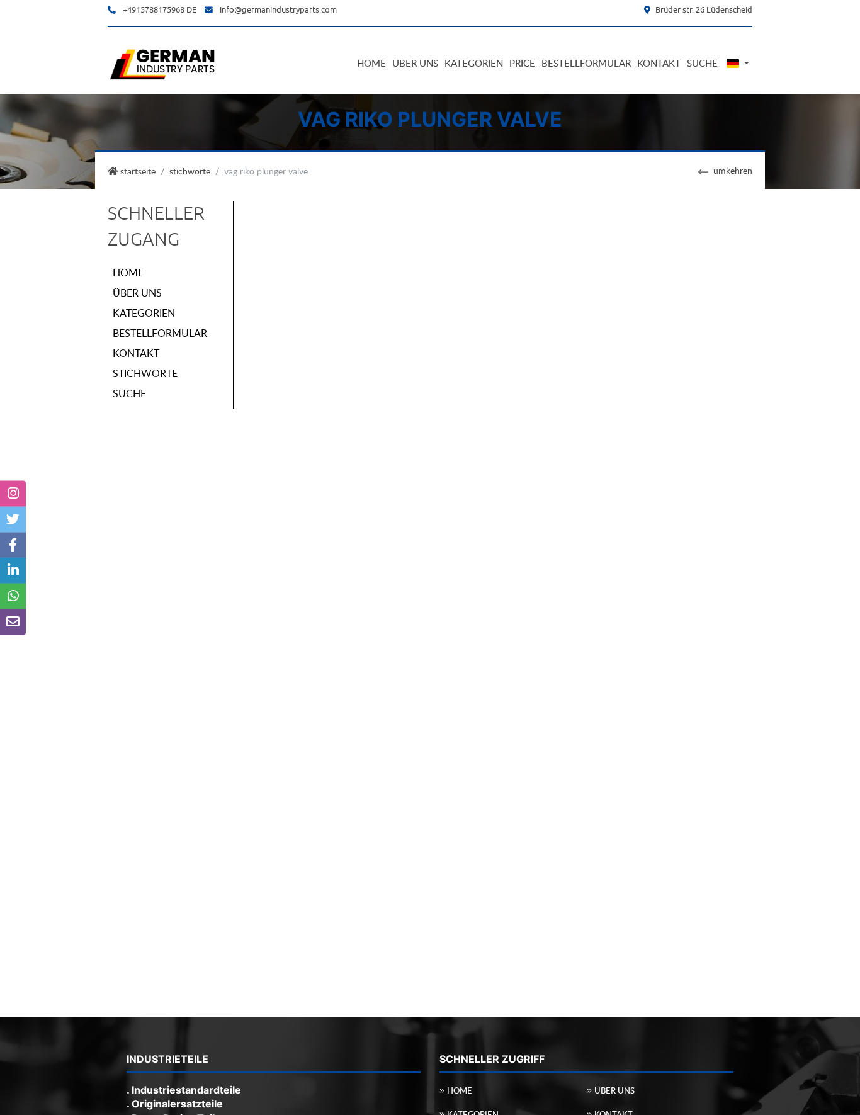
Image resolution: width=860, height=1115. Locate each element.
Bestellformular (586, 63)
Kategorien (473, 63)
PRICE (522, 63)
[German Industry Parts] (163, 62)
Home (371, 63)
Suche (702, 63)
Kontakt (659, 63)
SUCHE (129, 393)
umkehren (732, 170)
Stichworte (189, 170)
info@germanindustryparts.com (278, 10)
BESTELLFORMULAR (160, 333)
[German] (736, 63)
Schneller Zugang (156, 226)
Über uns (415, 63)
